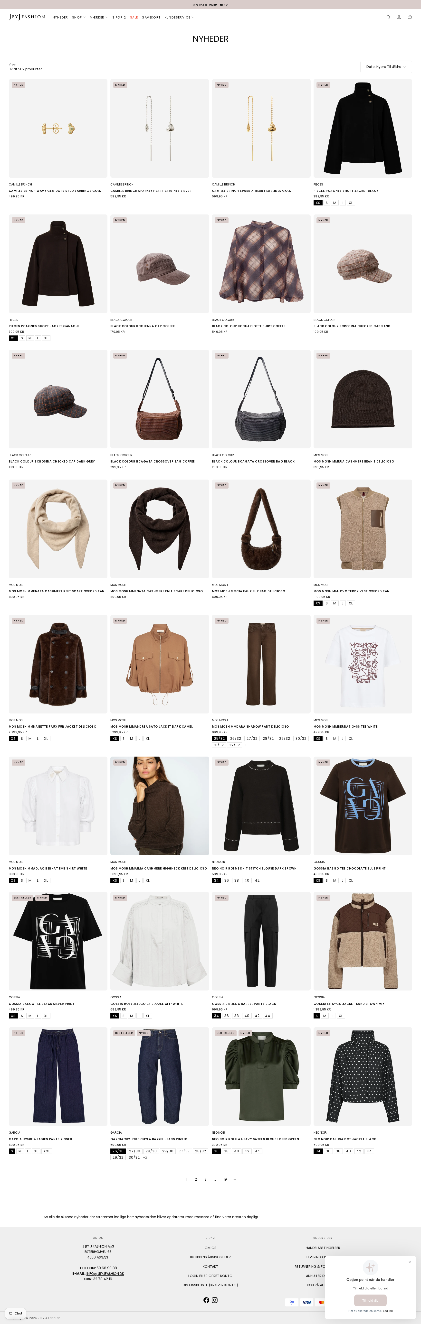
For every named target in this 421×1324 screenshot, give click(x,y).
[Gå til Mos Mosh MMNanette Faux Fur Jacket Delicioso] (58, 664)
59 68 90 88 (107, 1268)
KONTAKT (210, 1266)
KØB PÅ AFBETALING (323, 1285)
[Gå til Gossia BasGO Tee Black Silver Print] (58, 941)
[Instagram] (215, 1300)
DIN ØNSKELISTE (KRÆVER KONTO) (210, 1285)
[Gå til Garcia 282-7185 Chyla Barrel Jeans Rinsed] (159, 1076)
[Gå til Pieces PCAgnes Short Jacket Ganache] (58, 263)
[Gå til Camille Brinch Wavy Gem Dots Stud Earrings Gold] (58, 128)
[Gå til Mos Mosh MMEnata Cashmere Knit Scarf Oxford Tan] (58, 529)
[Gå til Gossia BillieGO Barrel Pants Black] (261, 941)
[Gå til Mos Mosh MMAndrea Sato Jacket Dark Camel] (159, 664)
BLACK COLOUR (121, 320)
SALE (134, 17)
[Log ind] (399, 17)
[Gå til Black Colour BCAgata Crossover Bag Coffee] (159, 399)
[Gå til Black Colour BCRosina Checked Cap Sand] (363, 263)
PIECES (318, 184)
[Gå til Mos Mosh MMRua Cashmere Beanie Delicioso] (363, 399)
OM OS (210, 1247)
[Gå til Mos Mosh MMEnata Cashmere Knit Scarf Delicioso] (159, 529)
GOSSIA (319, 862)
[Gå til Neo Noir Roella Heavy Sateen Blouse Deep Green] (261, 1076)
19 (225, 1179)
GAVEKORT (151, 17)
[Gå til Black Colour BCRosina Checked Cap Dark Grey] (58, 399)
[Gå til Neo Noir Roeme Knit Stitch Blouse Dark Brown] (261, 806)
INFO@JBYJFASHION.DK (105, 1273)
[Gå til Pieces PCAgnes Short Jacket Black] (363, 128)
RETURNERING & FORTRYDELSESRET (323, 1266)
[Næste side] (235, 1179)
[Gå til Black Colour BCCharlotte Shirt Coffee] (261, 263)
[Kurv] (409, 17)
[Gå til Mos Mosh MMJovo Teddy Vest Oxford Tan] (363, 529)
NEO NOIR (218, 862)
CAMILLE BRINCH (20, 184)
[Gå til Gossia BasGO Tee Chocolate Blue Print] (363, 806)
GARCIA (14, 1132)
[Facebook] (206, 1300)
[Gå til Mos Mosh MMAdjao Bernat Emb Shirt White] (58, 806)
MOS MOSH (321, 455)
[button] (388, 17)
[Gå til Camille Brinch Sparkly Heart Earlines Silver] (159, 128)
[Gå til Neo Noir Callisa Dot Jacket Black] (363, 1076)
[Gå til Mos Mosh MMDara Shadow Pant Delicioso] (261, 664)
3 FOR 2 (119, 17)
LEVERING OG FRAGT (322, 1257)
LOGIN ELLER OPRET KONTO (210, 1275)
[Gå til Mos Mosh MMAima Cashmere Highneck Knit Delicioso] (159, 806)
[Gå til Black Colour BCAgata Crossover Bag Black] (261, 399)
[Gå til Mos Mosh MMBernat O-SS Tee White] (363, 664)
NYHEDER (60, 17)
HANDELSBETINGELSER (323, 1247)
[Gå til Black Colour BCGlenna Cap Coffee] (159, 263)
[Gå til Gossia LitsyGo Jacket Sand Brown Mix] (363, 941)
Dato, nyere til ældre (383, 66)
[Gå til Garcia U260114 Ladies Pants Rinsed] (58, 1076)
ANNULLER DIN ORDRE (323, 1275)
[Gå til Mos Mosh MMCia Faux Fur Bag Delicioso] (261, 529)
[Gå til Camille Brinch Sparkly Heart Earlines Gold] (261, 128)
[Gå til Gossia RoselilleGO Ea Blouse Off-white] (159, 941)
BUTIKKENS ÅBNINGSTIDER (210, 1257)
